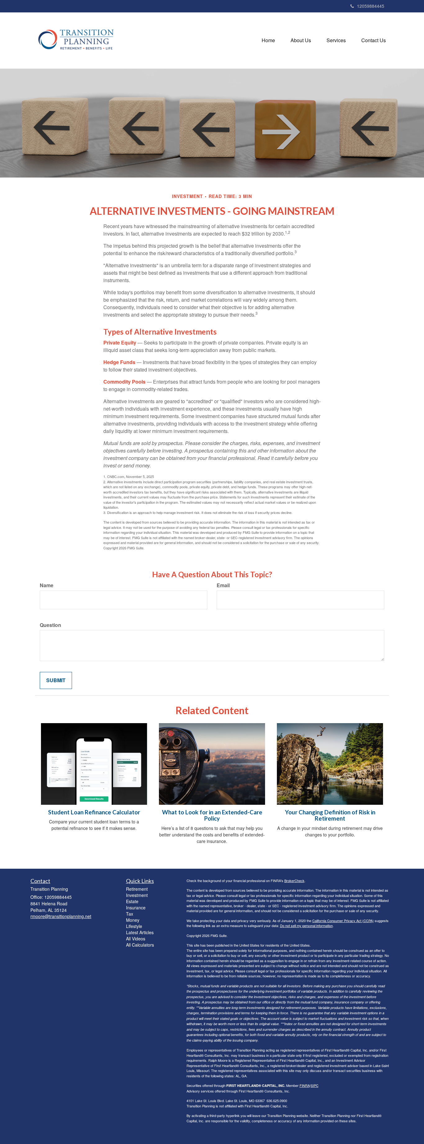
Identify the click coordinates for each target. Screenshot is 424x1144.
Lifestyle (134, 926)
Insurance (136, 907)
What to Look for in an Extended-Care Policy (212, 815)
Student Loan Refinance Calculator (94, 812)
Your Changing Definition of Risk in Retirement (330, 815)
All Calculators (140, 945)
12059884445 (370, 6)
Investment (137, 895)
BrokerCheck (294, 880)
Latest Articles (140, 932)
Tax (129, 914)
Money (132, 920)
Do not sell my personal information (306, 925)
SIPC (314, 1085)
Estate (132, 901)
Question (50, 625)
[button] (301, 40)
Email (223, 585)
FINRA (305, 1085)
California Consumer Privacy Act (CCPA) (343, 920)
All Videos (135, 938)
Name (46, 585)
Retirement (137, 889)
